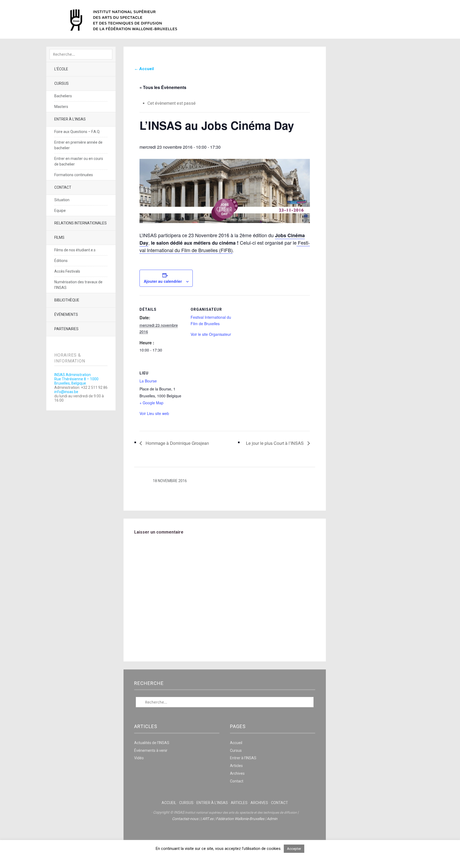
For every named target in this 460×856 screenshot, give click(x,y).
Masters (61, 106)
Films (59, 237)
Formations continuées (73, 175)
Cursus (61, 83)
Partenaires (66, 329)
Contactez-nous (185, 819)
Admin (272, 819)
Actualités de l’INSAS (151, 743)
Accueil (236, 743)
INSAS (123, 20)
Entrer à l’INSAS (70, 119)
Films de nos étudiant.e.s (75, 250)
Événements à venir (150, 750)
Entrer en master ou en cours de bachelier (78, 161)
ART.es (207, 819)
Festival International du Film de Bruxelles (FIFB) (224, 246)
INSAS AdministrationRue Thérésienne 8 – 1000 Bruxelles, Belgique (76, 379)
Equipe (60, 210)
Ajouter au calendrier (163, 281)
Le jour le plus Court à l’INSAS (275, 443)
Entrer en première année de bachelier (78, 145)
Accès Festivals (67, 271)
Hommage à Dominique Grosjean (177, 443)
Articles (236, 766)
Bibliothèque (66, 300)
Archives (237, 773)
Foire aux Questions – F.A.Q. (77, 132)
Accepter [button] (294, 849)
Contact (62, 187)
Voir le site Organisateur (211, 334)
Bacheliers (63, 96)
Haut (225, 835)
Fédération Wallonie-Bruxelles (240, 819)
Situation (61, 200)
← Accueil (144, 68)
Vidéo (139, 758)
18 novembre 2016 (170, 481)
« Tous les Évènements (162, 87)
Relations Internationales (80, 223)
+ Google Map (151, 402)
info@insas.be (66, 392)
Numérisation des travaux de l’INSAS (78, 285)
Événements (66, 314)
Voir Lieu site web (154, 413)
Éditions (61, 261)
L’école (61, 69)
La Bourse (148, 380)
